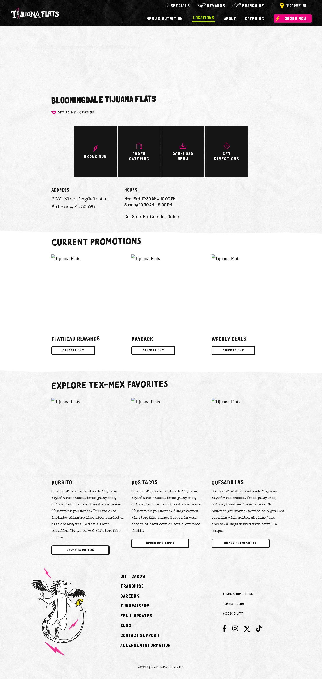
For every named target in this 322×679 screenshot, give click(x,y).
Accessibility (233, 613)
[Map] (161, 49)
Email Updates (136, 615)
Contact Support (139, 635)
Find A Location (296, 5)
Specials (180, 5)
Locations (203, 17)
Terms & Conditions (238, 594)
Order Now (295, 18)
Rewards (216, 5)
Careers (130, 596)
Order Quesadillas (240, 543)
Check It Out (73, 350)
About (230, 18)
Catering (254, 18)
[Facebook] (225, 629)
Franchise (253, 5)
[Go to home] (35, 13)
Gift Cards (132, 576)
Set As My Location (76, 112)
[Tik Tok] (259, 629)
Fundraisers (135, 606)
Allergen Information (145, 645)
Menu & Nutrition (165, 18)
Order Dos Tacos (160, 543)
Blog (125, 625)
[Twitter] (247, 630)
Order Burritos (80, 550)
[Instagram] (235, 629)
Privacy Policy (233, 603)
